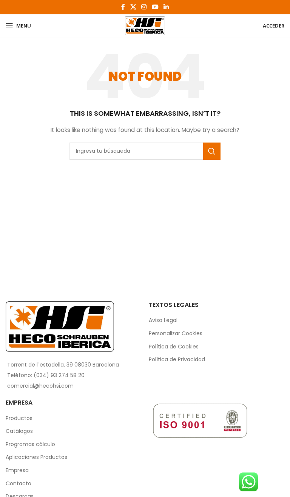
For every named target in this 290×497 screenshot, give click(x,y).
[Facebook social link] (123, 7)
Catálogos (19, 431)
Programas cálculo (30, 444)
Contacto (18, 483)
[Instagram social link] (144, 7)
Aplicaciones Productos (36, 457)
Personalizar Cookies (175, 333)
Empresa (17, 470)
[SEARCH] (212, 151)
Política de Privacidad (177, 359)
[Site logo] (145, 25)
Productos (19, 418)
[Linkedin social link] (166, 7)
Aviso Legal (163, 320)
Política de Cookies (174, 346)
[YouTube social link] (155, 7)
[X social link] (133, 7)
